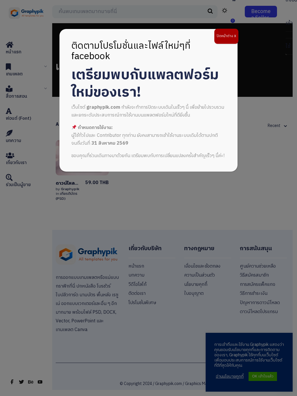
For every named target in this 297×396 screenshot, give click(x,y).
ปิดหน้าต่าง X (226, 36)
